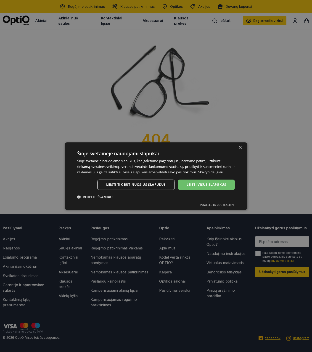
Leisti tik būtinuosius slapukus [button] (136, 184)
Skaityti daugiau (210, 172)
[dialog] (156, 176)
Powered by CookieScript (217, 204)
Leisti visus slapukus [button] (206, 184)
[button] (95, 196)
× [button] (240, 147)
